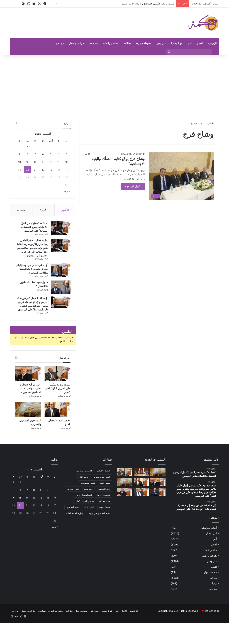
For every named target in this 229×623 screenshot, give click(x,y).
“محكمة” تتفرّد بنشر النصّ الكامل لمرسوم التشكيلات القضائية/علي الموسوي (34, 227)
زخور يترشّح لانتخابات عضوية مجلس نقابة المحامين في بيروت (30, 388)
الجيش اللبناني (103, 470)
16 (19, 161)
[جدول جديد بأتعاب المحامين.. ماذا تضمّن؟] (60, 287)
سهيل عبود (105, 482)
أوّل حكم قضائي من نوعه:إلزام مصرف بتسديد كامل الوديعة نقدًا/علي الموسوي (32, 268)
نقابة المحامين (72, 507)
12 (51, 161)
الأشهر (65, 210)
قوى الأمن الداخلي (84, 495)
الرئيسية (212, 43)
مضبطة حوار (144, 43)
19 (51, 169)
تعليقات (21, 210)
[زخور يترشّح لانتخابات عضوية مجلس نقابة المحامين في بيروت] (28, 373)
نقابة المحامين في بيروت (99, 513)
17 (66, 169)
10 (66, 161)
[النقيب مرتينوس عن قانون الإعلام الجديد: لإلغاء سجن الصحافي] (141, 472)
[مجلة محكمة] (203, 23)
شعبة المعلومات (88, 482)
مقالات (127, 43)
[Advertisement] (114, 86)
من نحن (60, 43)
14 (35, 161)
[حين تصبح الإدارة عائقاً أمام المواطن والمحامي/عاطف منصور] (141, 492)
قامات (214, 566)
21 (35, 169)
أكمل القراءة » (132, 186)
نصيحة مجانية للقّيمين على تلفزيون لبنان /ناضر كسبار (57, 388)
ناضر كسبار (89, 507)
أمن (189, 43)
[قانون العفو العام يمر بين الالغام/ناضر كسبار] (124, 492)
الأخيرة (43, 210)
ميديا (214, 583)
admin (139, 153)
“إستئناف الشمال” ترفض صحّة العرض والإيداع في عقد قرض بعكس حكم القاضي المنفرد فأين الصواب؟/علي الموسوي (32, 303)
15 (27, 161)
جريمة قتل (84, 476)
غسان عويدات (73, 489)
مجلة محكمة (104, 501)
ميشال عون (104, 507)
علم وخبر (161, 43)
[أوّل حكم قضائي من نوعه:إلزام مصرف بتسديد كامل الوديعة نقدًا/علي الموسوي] (60, 270)
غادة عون (88, 489)
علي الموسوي (104, 489)
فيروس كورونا (103, 495)
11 (58, 161)
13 (43, 161)
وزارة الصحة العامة (74, 513)
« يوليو (67, 191)
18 (58, 169)
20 (43, 169)
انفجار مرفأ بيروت (102, 476)
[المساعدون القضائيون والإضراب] (28, 409)
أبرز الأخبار (211, 533)
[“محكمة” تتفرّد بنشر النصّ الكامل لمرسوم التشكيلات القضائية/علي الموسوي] (60, 228)
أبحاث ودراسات (111, 43)
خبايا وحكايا (176, 43)
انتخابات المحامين (84, 470)
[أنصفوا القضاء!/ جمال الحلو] (57, 409)
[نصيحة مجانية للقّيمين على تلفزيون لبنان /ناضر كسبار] (57, 373)
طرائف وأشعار (76, 43)
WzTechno (210, 610)
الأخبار (200, 43)
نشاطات (93, 43)
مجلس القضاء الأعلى (84, 501)
